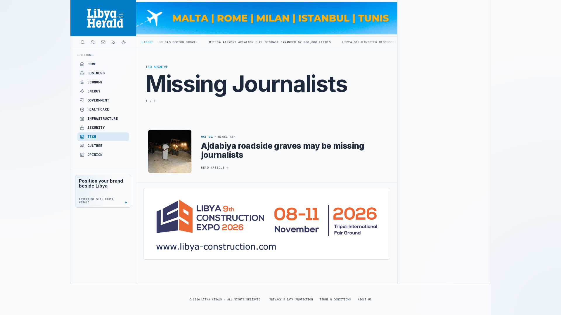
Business (96, 73)
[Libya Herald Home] (103, 18)
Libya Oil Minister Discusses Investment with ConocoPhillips (380, 42)
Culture (95, 146)
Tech (91, 137)
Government (98, 100)
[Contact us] (103, 42)
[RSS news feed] (113, 42)
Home (91, 64)
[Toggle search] (83, 42)
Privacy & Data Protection (291, 299)
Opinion (95, 155)
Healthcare (98, 109)
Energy (94, 91)
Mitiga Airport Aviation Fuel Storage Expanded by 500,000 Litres (250, 42)
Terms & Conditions (335, 299)
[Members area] (93, 42)
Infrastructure (102, 119)
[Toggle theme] (124, 42)
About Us (365, 299)
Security (96, 128)
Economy (95, 82)
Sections (85, 55)
